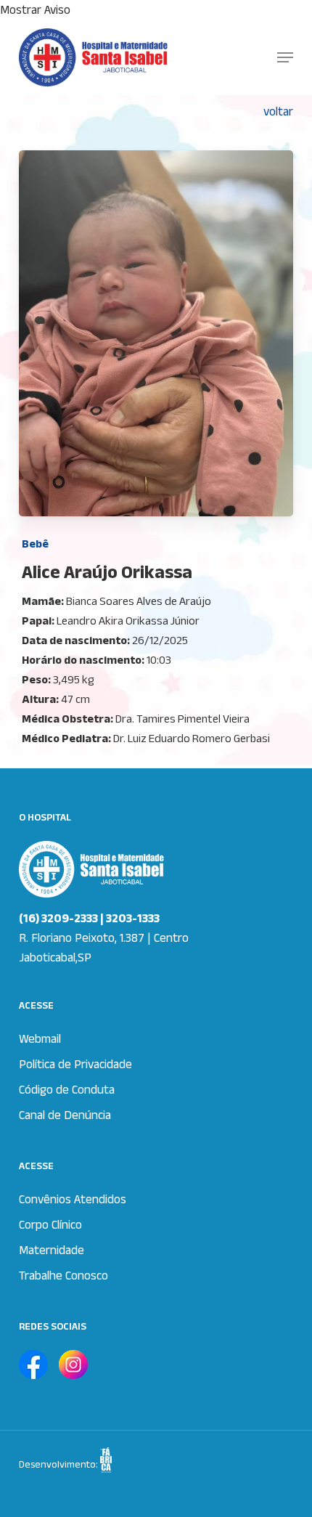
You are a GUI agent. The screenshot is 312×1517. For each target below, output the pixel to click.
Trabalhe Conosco (63, 1275)
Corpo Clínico (50, 1224)
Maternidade (51, 1249)
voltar (278, 111)
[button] (285, 57)
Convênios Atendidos (72, 1198)
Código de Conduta (67, 1089)
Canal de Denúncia (65, 1114)
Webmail (40, 1038)
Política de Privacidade (75, 1063)
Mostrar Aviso (35, 9)
